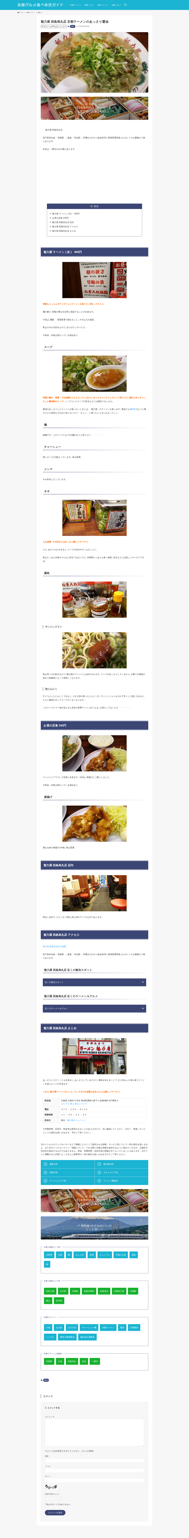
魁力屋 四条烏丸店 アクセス (65, 226)
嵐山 (48, 1301)
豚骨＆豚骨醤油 (67, 1337)
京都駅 (133, 1291)
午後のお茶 (121, 1255)
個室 (134, 1255)
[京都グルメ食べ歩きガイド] (40, 5)
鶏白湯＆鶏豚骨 (87, 1337)
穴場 (48, 1327)
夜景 (92, 1255)
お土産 (59, 1327)
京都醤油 (134, 1327)
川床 (60, 1255)
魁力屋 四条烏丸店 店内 (63, 222)
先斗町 (63, 1291)
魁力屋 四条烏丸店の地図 (54, 946)
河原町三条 (119, 1291)
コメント (49, 1417)
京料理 (49, 1255)
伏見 (84, 1361)
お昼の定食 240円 (60, 218)
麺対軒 (133, 409)
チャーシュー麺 (89, 1327)
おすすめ (72, 1327)
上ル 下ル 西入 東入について (74, 1104)
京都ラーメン (108, 1327)
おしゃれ (80, 1255)
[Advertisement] (94, 177)
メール (47, 1466)
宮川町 (59, 1301)
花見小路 (50, 1291)
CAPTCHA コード (52, 1494)
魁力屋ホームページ (76, 1120)
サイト (47, 1476)
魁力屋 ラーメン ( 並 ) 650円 (66, 214)
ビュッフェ (105, 1255)
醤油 (72, 26)
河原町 (49, 1361)
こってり (50, 1337)
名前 (46, 1456)
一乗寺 (95, 1361)
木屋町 (75, 1291)
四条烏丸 (104, 1291)
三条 (60, 1361)
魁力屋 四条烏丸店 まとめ (64, 231)
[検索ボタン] (125, 5)
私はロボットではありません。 (59, 1504)
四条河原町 (89, 1291)
